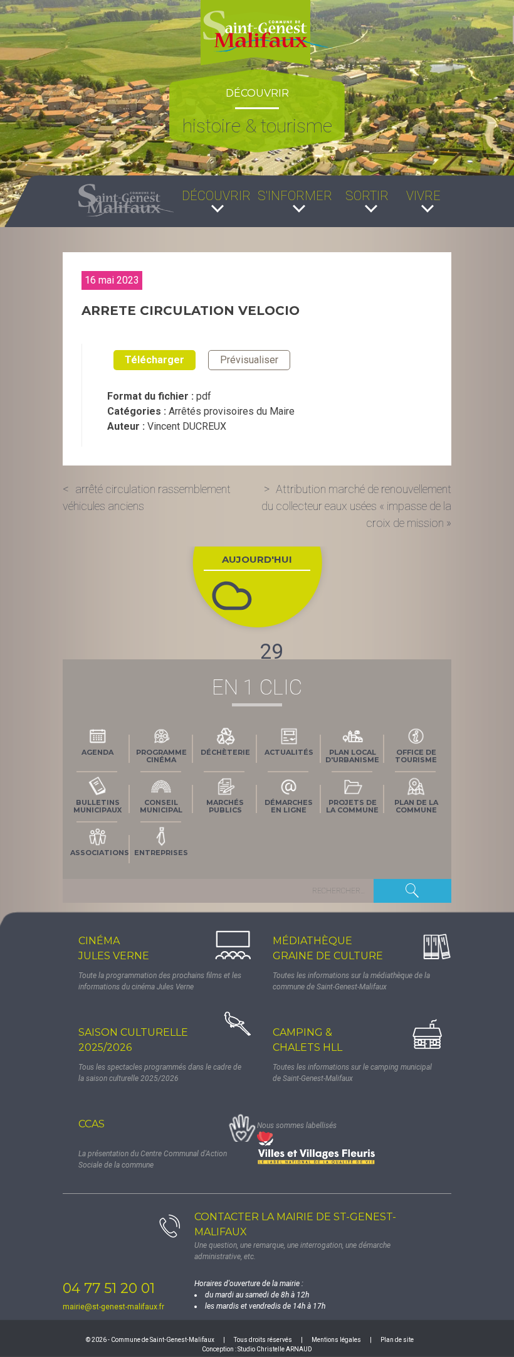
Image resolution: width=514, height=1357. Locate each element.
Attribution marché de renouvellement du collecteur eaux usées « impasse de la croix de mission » (356, 505)
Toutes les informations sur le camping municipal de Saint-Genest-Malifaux (352, 1073)
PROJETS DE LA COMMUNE (352, 806)
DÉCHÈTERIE (225, 752)
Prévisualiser (249, 360)
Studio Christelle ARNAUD (275, 1349)
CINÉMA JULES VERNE (113, 948)
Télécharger (154, 360)
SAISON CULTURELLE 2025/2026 (133, 1039)
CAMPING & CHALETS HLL (307, 1039)
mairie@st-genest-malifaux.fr (113, 1306)
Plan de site (397, 1339)
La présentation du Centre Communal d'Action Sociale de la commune (152, 1159)
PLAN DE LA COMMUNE (416, 806)
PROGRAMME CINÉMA (161, 756)
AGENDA (97, 752)
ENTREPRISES (161, 852)
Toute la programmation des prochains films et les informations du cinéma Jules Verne (159, 981)
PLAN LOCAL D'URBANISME (352, 756)
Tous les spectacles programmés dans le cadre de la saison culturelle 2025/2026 (159, 1073)
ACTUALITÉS (289, 752)
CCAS (91, 1124)
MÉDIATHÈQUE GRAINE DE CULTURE (328, 948)
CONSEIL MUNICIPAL (161, 806)
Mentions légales (336, 1339)
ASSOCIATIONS (99, 852)
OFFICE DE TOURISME (416, 756)
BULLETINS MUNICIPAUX (97, 806)
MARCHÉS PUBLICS (225, 806)
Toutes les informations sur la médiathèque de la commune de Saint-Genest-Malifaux (351, 981)
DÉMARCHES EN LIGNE (289, 806)
